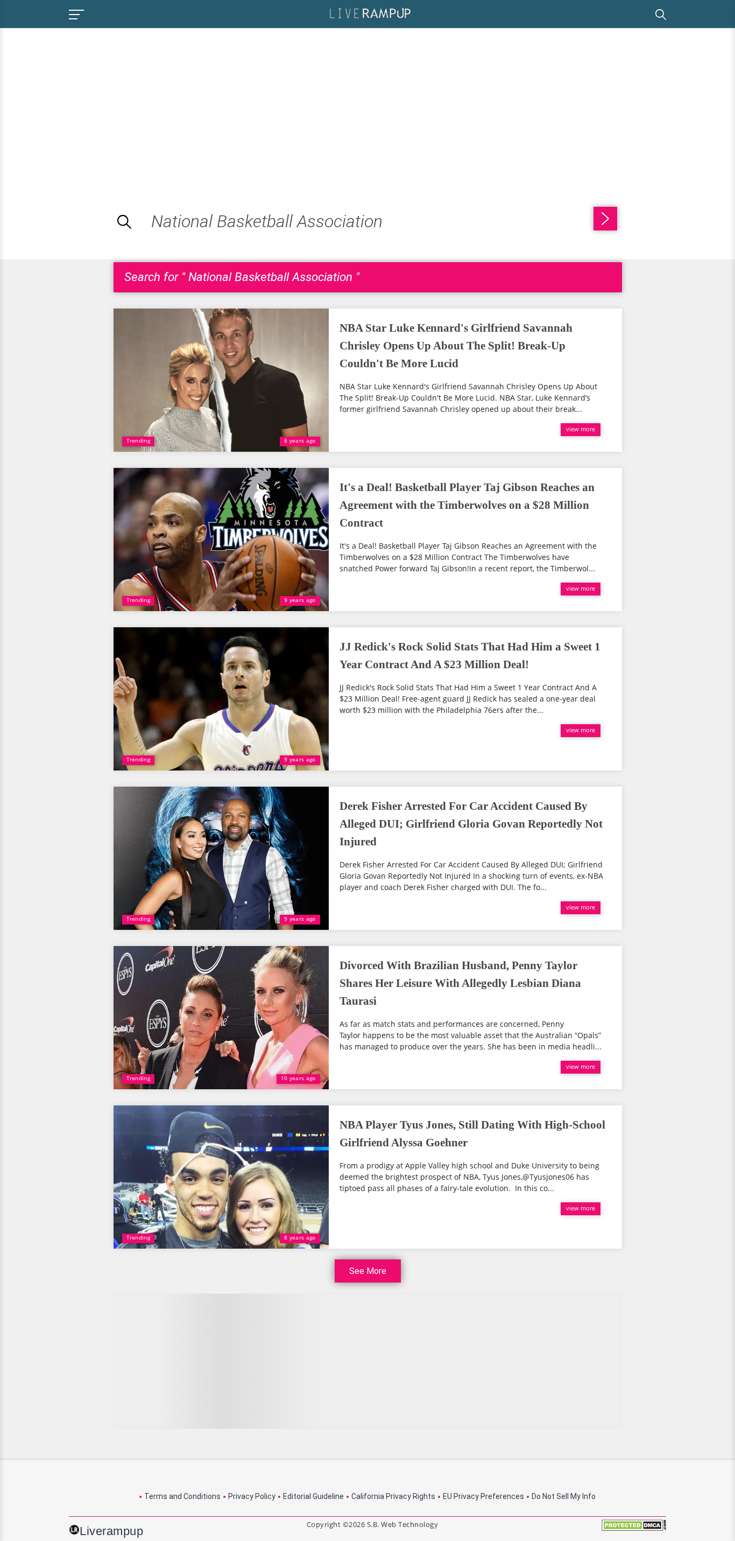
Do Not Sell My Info (564, 1496)
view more (580, 429)
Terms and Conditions (182, 1496)
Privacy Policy (251, 1496)
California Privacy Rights (393, 1496)
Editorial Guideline (313, 1496)
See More (367, 1271)
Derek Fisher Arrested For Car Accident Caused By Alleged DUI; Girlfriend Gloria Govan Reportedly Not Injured (471, 824)
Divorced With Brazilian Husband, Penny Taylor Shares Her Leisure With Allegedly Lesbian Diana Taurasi (460, 983)
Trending (138, 440)
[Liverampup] (370, 13)
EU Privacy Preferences (483, 1496)
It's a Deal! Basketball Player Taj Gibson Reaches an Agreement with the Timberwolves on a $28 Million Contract (467, 505)
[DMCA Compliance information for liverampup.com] (634, 1528)
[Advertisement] (90, 103)
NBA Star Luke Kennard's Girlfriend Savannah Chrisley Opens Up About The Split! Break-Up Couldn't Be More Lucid (456, 345)
